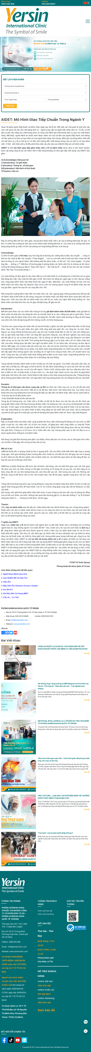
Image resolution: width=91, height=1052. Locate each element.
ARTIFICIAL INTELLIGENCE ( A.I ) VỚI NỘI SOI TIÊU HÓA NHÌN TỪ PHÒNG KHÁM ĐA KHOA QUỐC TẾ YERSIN (63, 722)
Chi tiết (87, 653)
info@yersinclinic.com (19, 620)
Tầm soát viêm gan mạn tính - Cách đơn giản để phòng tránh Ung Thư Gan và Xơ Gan (64, 759)
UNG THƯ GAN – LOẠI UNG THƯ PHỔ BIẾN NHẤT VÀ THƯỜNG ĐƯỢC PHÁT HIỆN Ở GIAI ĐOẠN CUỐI (64, 797)
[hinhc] (41, 68)
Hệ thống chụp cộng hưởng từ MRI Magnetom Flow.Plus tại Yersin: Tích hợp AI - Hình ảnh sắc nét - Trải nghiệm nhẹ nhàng (63, 686)
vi (88, 3)
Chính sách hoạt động (46, 914)
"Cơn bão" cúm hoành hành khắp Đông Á (55, 833)
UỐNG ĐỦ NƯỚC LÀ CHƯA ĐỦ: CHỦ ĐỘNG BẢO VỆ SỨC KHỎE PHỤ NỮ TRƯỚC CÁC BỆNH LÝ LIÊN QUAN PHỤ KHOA (62, 647)
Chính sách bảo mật (45, 911)
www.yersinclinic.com (21, 624)
